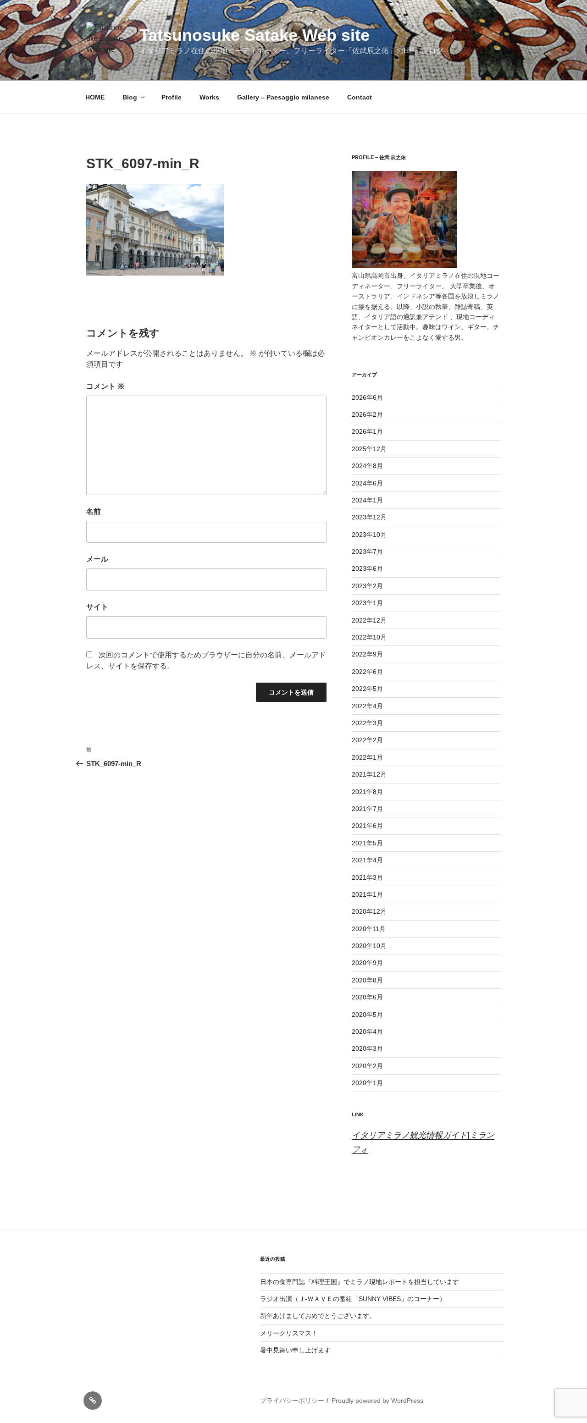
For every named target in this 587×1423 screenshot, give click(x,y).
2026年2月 (367, 414)
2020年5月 (367, 1014)
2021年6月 (367, 825)
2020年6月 (367, 997)
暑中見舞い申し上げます (295, 1350)
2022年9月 (367, 654)
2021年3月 (367, 877)
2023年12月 (369, 517)
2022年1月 (367, 757)
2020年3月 (367, 1048)
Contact (359, 97)
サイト (97, 607)
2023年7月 (367, 551)
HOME (95, 97)
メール (97, 559)
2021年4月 (367, 860)
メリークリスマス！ (289, 1333)
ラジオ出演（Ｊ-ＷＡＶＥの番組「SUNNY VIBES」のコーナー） (353, 1298)
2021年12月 (369, 774)
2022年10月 (369, 637)
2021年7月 (367, 808)
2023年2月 (367, 586)
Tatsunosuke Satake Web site (254, 35)
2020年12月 (369, 911)
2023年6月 (367, 568)
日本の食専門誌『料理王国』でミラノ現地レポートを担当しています (359, 1281)
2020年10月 (369, 945)
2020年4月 (367, 1031)
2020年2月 (367, 1066)
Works (209, 97)
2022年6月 (367, 671)
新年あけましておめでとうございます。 (318, 1315)
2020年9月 (367, 962)
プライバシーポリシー (292, 1400)
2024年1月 (367, 500)
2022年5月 (367, 688)
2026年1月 (367, 431)
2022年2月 (367, 740)
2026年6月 (367, 397)
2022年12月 (369, 620)
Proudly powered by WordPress (377, 1400)
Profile (171, 97)
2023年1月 (367, 603)
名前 (93, 511)
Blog (129, 97)
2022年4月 (367, 706)
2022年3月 (367, 723)
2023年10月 (369, 534)
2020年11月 (369, 928)
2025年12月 (369, 448)
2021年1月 (367, 894)
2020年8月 (367, 980)
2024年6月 (367, 483)
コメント (105, 386)
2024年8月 (367, 465)
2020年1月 (367, 1083)
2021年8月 (367, 791)
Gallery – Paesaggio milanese (283, 97)
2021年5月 (367, 843)
